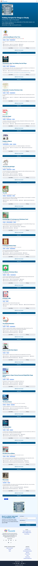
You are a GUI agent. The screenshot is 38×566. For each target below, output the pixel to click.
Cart (22, 561)
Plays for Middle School (27, 532)
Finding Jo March (7, 141)
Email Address (22, 520)
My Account (17, 561)
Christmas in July (12, 72)
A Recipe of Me (7, 298)
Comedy (4, 66)
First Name (22, 516)
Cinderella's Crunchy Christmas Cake (13, 90)
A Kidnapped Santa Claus (9, 245)
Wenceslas (6, 479)
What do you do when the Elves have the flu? (23, 72)
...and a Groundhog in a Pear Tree (11, 37)
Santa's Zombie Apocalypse (10, 350)
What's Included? (10, 548)
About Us (27, 552)
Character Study (9, 119)
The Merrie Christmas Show (10, 272)
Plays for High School (27, 531)
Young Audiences (12, 248)
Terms (27, 555)
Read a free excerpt (19, 50)
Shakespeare (12, 379)
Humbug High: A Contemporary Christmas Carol (15, 219)
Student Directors (12, 66)
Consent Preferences (28, 558)
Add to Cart (19, 52)
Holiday (8, 66)
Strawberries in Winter (9, 453)
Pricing (27, 74)
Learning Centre (27, 549)
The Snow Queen (7, 402)
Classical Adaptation (6, 144)
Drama (4, 301)
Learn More (11, 74)
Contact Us (28, 548)
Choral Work (12, 404)
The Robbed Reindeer (8, 323)
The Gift (5, 193)
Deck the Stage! (7, 116)
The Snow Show (7, 427)
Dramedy (14, 144)
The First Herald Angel (9, 166)
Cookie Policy (27, 556)
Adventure (8, 404)
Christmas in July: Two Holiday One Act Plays (15, 63)
